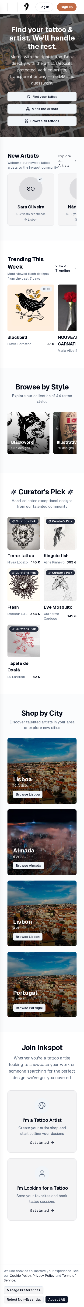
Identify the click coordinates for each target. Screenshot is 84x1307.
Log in (44, 7)
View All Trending (62, 268)
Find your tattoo (44, 97)
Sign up (67, 7)
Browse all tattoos (44, 121)
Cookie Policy (20, 1275)
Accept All (56, 1299)
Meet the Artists (45, 109)
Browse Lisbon (28, 937)
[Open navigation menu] (12, 7)
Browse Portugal (29, 1008)
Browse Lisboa (28, 794)
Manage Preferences (23, 1290)
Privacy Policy (44, 1275)
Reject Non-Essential (24, 1299)
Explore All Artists (64, 160)
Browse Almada (28, 865)
